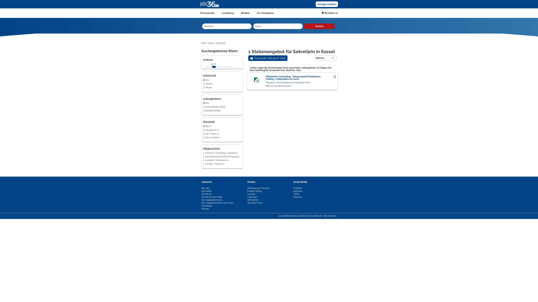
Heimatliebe (252, 200)
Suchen (319, 26)
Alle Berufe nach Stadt (211, 197)
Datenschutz (304, 216)
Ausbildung (228, 13)
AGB (280, 216)
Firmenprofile (207, 13)
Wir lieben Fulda (255, 203)
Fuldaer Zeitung (254, 191)
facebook (297, 188)
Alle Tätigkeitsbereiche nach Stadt (217, 203)
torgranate (252, 197)
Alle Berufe (206, 194)
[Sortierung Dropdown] (333, 58)
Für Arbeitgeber (265, 13)
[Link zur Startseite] (210, 4)
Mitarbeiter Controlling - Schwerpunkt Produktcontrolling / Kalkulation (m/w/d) (293, 77)
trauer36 (251, 194)
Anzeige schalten (326, 4)
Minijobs (245, 13)
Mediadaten (330, 216)
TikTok (296, 194)
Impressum (289, 216)
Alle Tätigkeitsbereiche (211, 200)
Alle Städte (206, 191)
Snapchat (297, 197)
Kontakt (317, 216)
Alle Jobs (205, 188)
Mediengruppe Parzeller (258, 188)
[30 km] (214, 67)
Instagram (298, 191)
